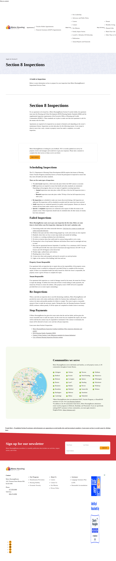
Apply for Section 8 (11, 59)
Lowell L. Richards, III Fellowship (83, 35)
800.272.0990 (13, 494)
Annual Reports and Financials (81, 41)
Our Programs (34, 477)
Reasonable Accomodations (79, 485)
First (67, 448)
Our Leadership (77, 14)
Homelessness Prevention (37, 480)
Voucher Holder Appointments (45, 26)
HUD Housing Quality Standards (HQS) (44, 333)
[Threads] (10, 544)
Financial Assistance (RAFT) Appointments (48, 30)
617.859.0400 (13, 489)
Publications (76, 38)
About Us (67, 27)
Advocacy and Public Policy (81, 18)
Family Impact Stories (79, 31)
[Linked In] (10, 552)
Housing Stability (35, 482)
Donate (108, 21)
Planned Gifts (110, 28)
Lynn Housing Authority (73, 401)
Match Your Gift (110, 31)
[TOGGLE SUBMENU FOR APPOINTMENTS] (34, 28)
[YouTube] (10, 547)
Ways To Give (100, 27)
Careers (75, 21)
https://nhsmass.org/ (69, 410)
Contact (75, 25)
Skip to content (4, 1)
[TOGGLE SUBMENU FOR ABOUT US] (70, 28)
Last (84, 448)
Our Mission (76, 28)
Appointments (30, 27)
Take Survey (35, 157)
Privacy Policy (55, 488)
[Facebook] (10, 542)
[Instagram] (10, 549)
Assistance (75, 477)
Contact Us (54, 482)
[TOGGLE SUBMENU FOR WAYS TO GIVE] (104, 28)
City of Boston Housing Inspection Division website (48, 337)
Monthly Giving (110, 25)
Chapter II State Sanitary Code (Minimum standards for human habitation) (54, 335)
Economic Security (35, 485)
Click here (59, 225)
